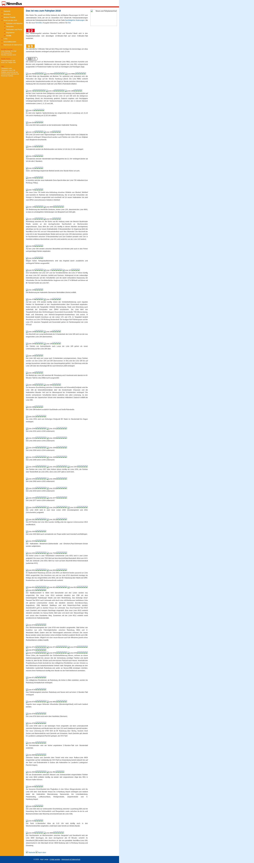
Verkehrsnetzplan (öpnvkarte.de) (10, 74)
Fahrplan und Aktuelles (14, 23)
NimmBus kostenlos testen (8, 55)
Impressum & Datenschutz (12, 45)
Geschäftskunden (9, 42)
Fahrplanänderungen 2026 (8, 60)
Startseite (6, 11)
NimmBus (7, 14)
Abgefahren (10, 33)
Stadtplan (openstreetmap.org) (9, 72)
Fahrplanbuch (6, 68)
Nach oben (42, 852)
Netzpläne (10, 26)
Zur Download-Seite (6, 53)
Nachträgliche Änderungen (75, 20)
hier (69, 23)
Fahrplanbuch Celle (8, 70)
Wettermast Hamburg (7, 75)
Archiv (8, 36)
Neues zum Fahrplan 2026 (8, 62)
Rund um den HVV (10, 20)
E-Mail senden (55, 859)
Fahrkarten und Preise (14, 29)
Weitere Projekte (9, 17)
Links (5, 39)
